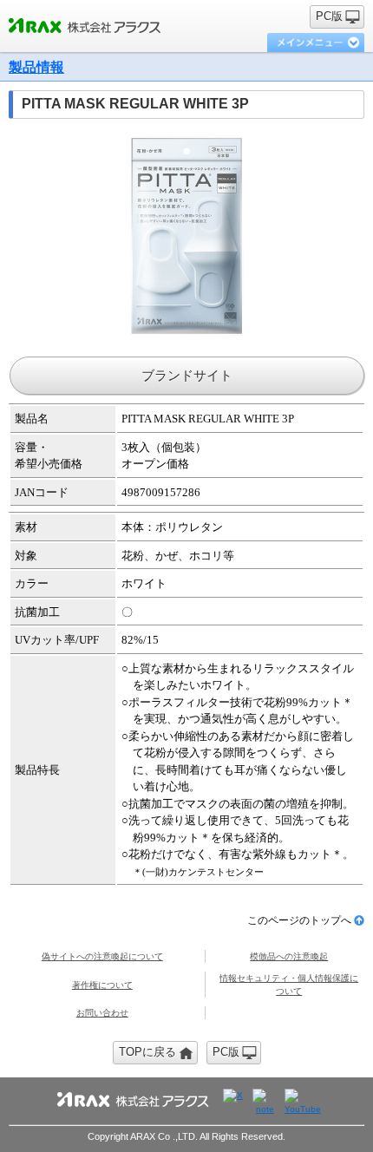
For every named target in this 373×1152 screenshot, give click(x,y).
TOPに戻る (147, 1051)
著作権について (102, 985)
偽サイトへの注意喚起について (102, 956)
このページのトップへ (299, 920)
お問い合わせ (102, 1013)
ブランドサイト (186, 375)
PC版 (329, 16)
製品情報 (36, 67)
